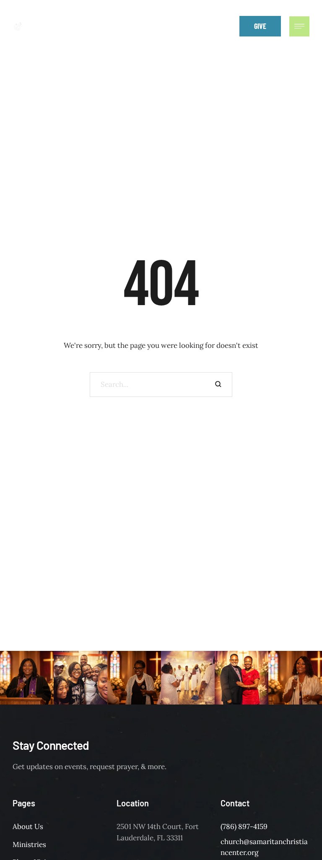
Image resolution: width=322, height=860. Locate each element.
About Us (28, 826)
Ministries (29, 844)
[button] (227, 26)
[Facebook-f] (191, 26)
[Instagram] (210, 26)
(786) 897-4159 (244, 826)
